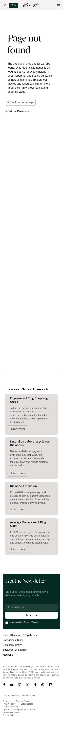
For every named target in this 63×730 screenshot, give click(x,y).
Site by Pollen (9, 715)
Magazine (8, 654)
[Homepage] (31, 5)
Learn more (18, 428)
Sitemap (6, 701)
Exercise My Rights (11, 707)
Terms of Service (31, 622)
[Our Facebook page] (4, 684)
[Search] (5, 5)
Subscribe (31, 615)
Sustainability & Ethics (15, 649)
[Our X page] (27, 684)
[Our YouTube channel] (11, 684)
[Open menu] (58, 5)
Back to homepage (22, 102)
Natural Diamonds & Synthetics (20, 635)
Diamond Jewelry (12, 644)
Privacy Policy (9, 704)
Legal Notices (27, 704)
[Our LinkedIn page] (50, 684)
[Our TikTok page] (35, 684)
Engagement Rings (13, 640)
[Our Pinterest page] (42, 684)
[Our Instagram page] (19, 684)
